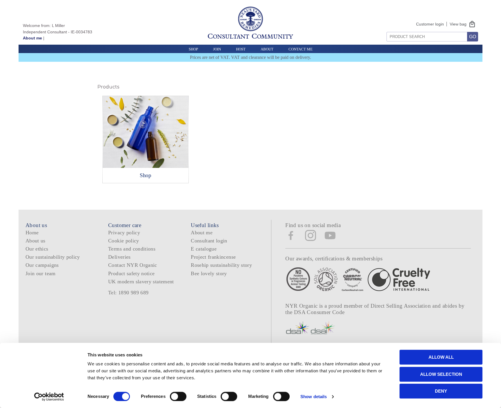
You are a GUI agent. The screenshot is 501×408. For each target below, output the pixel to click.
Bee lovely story (209, 273)
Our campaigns (42, 265)
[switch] (178, 396)
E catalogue (204, 249)
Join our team (41, 273)
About (267, 49)
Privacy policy (124, 232)
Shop (193, 49)
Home (32, 232)
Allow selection (441, 374)
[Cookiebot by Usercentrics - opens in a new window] (49, 396)
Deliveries (119, 257)
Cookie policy (123, 241)
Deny (441, 391)
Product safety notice (131, 273)
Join (217, 49)
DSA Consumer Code (319, 312)
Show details (313, 396)
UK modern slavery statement (141, 281)
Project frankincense (213, 257)
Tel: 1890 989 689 (128, 292)
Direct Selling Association (401, 306)
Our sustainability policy (53, 257)
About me (32, 38)
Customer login (430, 24)
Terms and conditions (131, 249)
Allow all (441, 357)
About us (36, 241)
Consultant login (209, 241)
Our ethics (37, 249)
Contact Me (300, 49)
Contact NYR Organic (132, 265)
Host (241, 49)
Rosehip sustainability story (221, 265)
